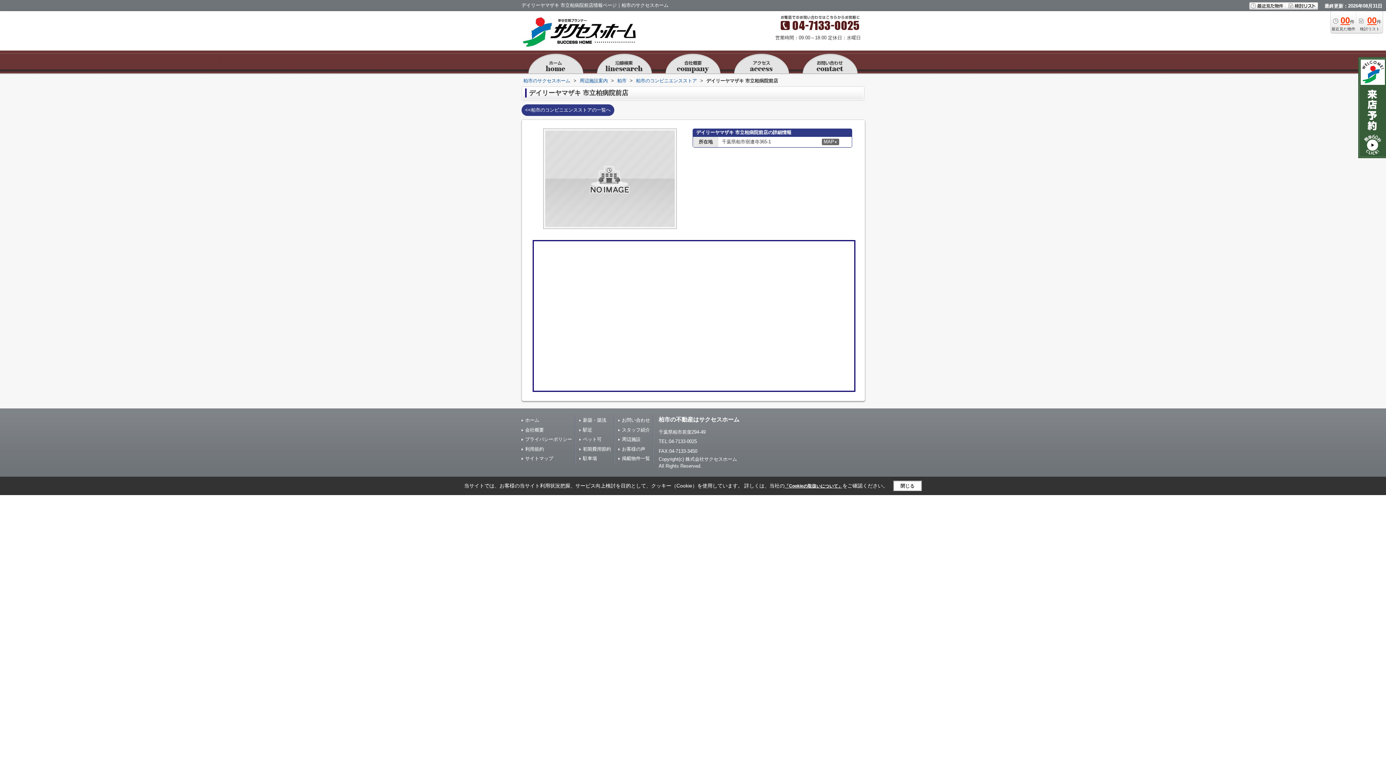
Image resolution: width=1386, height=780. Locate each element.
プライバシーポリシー (548, 439)
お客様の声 (633, 449)
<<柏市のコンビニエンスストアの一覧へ (568, 110)
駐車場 (590, 458)
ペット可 (592, 439)
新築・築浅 (594, 420)
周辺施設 (631, 439)
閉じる (908, 486)
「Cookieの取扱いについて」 (813, 486)
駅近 (587, 430)
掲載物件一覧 (636, 458)
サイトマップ (539, 458)
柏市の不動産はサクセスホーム (699, 419)
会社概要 (534, 430)
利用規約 (534, 449)
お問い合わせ (636, 420)
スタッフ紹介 (636, 430)
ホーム (532, 420)
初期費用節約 (597, 449)
